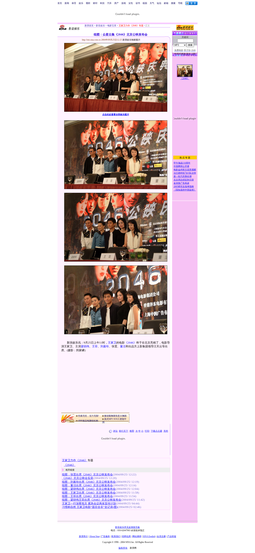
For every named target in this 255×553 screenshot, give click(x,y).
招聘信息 (126, 536)
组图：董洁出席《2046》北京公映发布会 (87, 485)
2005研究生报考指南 (184, 186)
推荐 (132, 431)
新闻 (67, 3)
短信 (159, 3)
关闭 (166, 431)
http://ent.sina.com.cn (91, 39)
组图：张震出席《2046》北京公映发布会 (87, 474)
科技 (102, 3)
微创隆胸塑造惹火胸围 (115, 416)
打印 (147, 431)
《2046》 (130, 342)
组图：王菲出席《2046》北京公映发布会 (87, 496)
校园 (145, 3)
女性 (130, 3)
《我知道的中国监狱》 (185, 190)
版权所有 (123, 548)
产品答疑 (171, 536)
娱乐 (81, 3)
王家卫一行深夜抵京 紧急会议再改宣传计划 (89, 503)
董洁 (123, 346)
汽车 (109, 3)
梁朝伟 (85, 346)
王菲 (95, 346)
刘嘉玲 (104, 346)
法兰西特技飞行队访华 (185, 173)
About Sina (94, 536)
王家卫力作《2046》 (75, 460)
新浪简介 (83, 536)
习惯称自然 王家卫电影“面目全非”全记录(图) (90, 507)
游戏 (123, 3)
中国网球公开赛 (181, 166)
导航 (180, 3)
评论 (115, 431)
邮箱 (166, 3)
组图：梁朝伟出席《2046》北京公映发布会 (89, 488)
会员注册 (161, 536)
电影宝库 (111, 25)
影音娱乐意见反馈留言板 (127, 527)
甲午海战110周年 (182, 163)
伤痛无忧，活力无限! (88, 416)
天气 (152, 3)
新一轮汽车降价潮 (183, 176)
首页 (59, 3)
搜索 (173, 3)
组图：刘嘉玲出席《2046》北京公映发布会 (89, 481)
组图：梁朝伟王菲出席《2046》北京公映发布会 (91, 499)
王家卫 (112, 342)
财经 (95, 3)
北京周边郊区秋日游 (184, 179)
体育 (74, 3)
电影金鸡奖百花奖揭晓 (185, 169)
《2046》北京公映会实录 (77, 478)
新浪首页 (89, 25)
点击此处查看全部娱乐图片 (115, 114)
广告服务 (105, 536)
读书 (138, 3)
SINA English (149, 536)
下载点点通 (156, 431)
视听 (88, 3)
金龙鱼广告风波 (181, 183)
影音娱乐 (100, 25)
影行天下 (123, 431)
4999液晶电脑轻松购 (88, 420)
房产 (116, 3)
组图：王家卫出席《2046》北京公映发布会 (89, 492)
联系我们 (115, 536)
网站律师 (136, 536)
